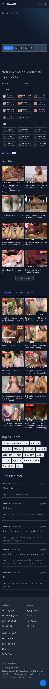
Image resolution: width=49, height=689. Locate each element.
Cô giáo (6, 460)
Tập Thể (30, 626)
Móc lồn (18, 449)
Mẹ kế (40, 454)
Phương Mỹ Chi (31, 460)
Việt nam (35, 443)
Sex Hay (31, 605)
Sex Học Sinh (8, 643)
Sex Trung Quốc (10, 615)
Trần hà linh (8, 466)
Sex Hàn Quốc (9, 620)
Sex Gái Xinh (8, 638)
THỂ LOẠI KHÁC (9, 633)
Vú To (29, 615)
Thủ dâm (7, 449)
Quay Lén (6, 649)
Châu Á (6, 605)
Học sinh (41, 449)
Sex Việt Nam (8, 626)
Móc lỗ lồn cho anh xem (19, 494)
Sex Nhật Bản (8, 610)
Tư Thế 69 (31, 620)
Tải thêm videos (24, 278)
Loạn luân (29, 449)
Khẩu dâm (29, 454)
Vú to (19, 466)
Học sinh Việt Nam (12, 443)
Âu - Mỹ (14, 13)
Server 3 (18, 48)
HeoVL (12, 4)
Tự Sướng (7, 654)
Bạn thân (17, 460)
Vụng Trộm (32, 610)
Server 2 (28, 48)
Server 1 (8, 48)
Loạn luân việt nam (12, 454)
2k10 (25, 443)
